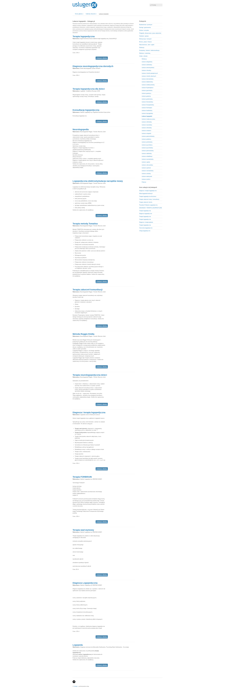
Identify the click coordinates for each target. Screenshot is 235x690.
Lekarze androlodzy (147, 64)
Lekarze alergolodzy (147, 61)
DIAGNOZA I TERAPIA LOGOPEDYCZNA (150, 208)
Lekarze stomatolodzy (147, 170)
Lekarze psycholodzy (147, 147)
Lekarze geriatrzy (146, 96)
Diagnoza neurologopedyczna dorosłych (93, 66)
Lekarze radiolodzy (147, 153)
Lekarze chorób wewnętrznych (150, 73)
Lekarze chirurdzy (146, 70)
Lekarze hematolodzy (147, 102)
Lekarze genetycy (146, 93)
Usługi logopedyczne (144, 230)
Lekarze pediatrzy (146, 139)
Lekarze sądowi (146, 162)
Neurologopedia (81, 129)
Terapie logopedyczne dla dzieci (147, 196)
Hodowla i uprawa (144, 36)
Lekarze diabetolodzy (147, 82)
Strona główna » (79, 14)
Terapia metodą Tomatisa (85, 223)
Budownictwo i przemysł (145, 24)
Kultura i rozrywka (144, 30)
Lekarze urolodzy (146, 173)
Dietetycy (144, 59)
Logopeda (78, 645)
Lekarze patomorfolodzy (148, 136)
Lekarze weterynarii (147, 176)
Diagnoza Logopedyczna (85, 583)
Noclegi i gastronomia (145, 27)
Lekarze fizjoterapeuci (147, 87)
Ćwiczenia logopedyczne (145, 228)
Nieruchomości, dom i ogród (146, 44)
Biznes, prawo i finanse (145, 41)
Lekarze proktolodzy (147, 142)
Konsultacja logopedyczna (86, 110)
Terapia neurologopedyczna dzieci (90, 375)
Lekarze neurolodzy (147, 125)
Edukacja (141, 47)
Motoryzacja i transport (145, 39)
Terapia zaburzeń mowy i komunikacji (149, 199)
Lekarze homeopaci (147, 107)
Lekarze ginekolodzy (147, 99)
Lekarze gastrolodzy (147, 90)
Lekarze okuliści (146, 179)
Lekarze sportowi (146, 168)
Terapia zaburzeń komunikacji (87, 289)
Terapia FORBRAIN (82, 477)
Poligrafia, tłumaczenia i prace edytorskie (150, 33)
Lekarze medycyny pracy (148, 119)
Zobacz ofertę (102, 58)
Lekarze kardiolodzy (147, 110)
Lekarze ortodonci (146, 130)
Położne (144, 182)
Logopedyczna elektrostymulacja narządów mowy (98, 181)
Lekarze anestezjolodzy (148, 67)
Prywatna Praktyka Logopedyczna (148, 205)
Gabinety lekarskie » (91, 14)
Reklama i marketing (144, 53)
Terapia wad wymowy (83, 530)
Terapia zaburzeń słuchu (145, 202)
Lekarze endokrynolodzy (148, 84)
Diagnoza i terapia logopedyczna (89, 412)
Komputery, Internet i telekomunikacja (149, 50)
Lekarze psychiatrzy (147, 145)
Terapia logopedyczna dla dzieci (89, 89)
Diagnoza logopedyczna (145, 213)
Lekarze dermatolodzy (147, 79)
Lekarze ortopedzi (146, 133)
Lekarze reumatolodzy (147, 159)
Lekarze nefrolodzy (147, 122)
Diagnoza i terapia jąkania (146, 222)
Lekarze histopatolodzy (148, 105)
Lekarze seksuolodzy (147, 165)
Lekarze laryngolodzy (147, 113)
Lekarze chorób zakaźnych (149, 76)
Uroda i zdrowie (143, 56)
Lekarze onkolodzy (147, 127)
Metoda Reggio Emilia (83, 334)
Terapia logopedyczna (84, 36)
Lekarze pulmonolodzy (148, 150)
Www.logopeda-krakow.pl (145, 193)
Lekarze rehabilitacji (147, 156)
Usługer (76, 686)
